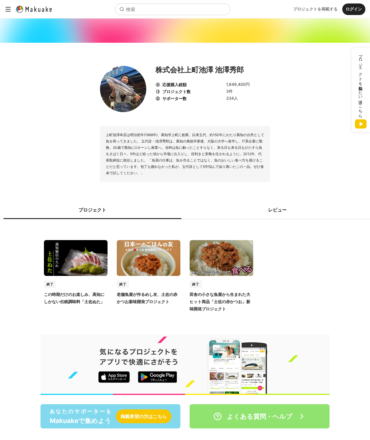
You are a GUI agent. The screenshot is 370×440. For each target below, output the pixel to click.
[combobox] (172, 9)
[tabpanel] (185, 270)
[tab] (92, 209)
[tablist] (185, 209)
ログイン (354, 8)
